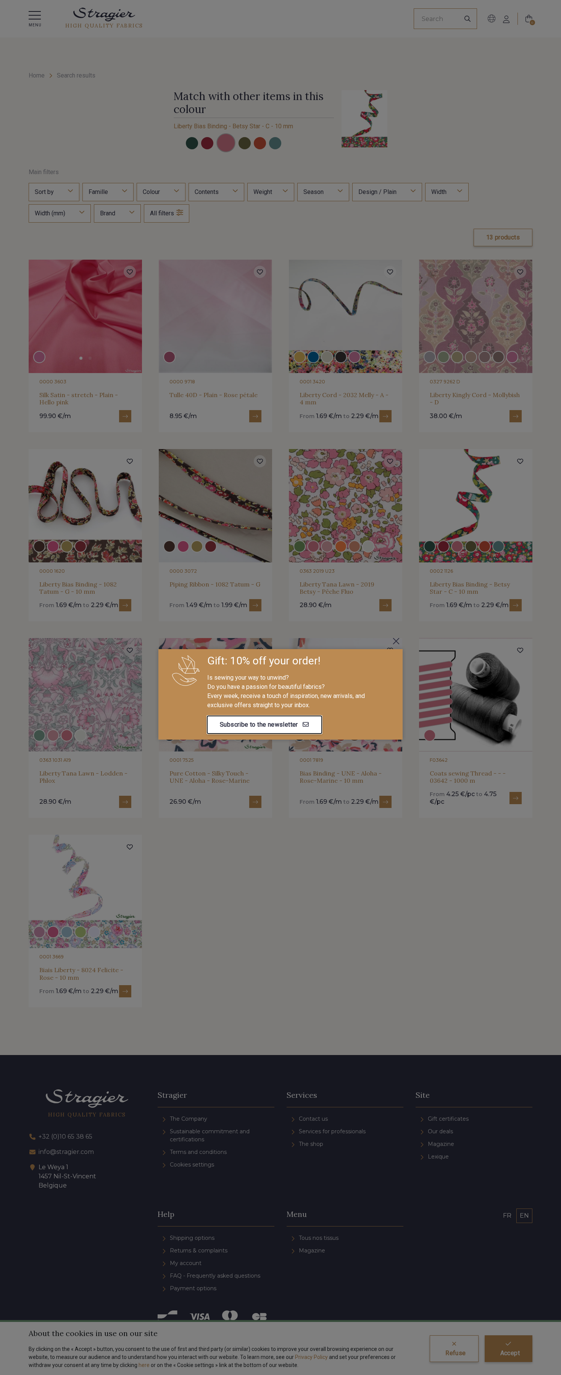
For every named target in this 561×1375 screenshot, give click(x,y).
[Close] (396, 641)
